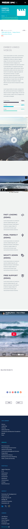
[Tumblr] (15, 392)
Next (18, 402)
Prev (9, 402)
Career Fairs (4, 518)
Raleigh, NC (4, 499)
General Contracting (7, 449)
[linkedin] (2, 506)
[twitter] (6, 506)
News (3, 435)
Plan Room (4, 522)
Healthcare (4, 478)
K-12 (3, 471)
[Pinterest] (13, 392)
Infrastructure (5, 480)
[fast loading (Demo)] (14, 222)
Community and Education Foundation (11, 431)
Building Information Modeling (9, 456)
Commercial (5, 476)
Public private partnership (8, 458)
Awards (3, 433)
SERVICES (4, 442)
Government (5, 473)
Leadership (4, 426)
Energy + (4, 482)
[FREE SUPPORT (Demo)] (14, 282)
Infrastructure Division (7, 455)
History (3, 424)
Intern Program (5, 520)
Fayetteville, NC (6, 496)
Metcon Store (5, 526)
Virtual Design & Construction (9, 447)
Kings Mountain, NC (7, 497)
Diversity (4, 428)
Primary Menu (25, 3)
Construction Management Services (10, 451)
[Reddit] (21, 392)
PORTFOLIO (5, 465)
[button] (14, 139)
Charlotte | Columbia (7, 501)
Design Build (5, 453)
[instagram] (9, 506)
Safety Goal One (5, 429)
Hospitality (4, 474)
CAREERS (4, 513)
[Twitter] (10, 392)
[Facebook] (7, 392)
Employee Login (5, 523)
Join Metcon (5, 516)
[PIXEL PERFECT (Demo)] (14, 242)
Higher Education (6, 469)
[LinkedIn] (18, 392)
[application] (14, 140)
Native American (6, 483)
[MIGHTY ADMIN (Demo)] (14, 262)
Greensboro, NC (5, 503)
